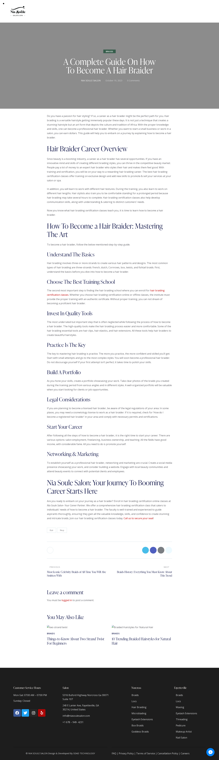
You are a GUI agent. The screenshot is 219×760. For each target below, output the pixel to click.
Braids (109, 51)
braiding (160, 290)
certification (53, 294)
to (133, 518)
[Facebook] (17, 713)
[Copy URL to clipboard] (168, 550)
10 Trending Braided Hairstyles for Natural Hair (141, 641)
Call (126, 518)
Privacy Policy (126, 753)
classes (65, 294)
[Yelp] (41, 713)
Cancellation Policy (167, 753)
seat (150, 518)
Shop (62, 530)
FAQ (114, 753)
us (129, 518)
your (145, 518)
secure (138, 518)
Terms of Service (145, 753)
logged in (67, 600)
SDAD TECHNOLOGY (84, 753)
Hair (51, 530)
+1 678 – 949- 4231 (73, 722)
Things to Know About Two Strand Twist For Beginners (75, 641)
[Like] (50, 550)
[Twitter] (25, 713)
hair (152, 290)
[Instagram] (33, 713)
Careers (185, 753)
